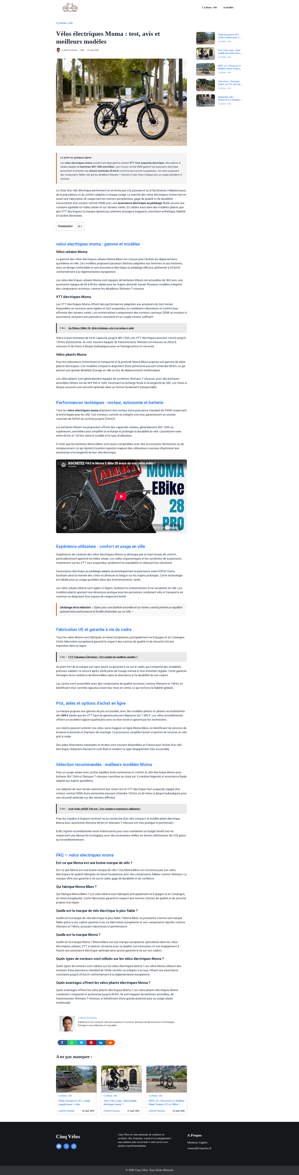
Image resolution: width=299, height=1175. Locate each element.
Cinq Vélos (68, 1136)
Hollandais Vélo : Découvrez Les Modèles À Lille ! (230, 100)
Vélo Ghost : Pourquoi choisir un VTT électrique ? (230, 84)
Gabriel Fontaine (69, 50)
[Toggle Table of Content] (77, 226)
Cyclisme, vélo (209, 7)
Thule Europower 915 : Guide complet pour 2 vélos (229, 37)
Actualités (228, 7)
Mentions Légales (197, 1142)
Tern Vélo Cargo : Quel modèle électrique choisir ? (229, 53)
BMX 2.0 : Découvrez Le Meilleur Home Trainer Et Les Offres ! (229, 69)
